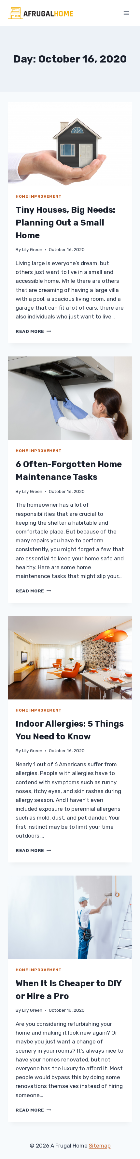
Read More (33, 331)
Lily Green (32, 249)
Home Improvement (39, 196)
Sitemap (100, 1145)
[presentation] (70, 144)
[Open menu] (126, 13)
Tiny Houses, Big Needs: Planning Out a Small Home (65, 223)
